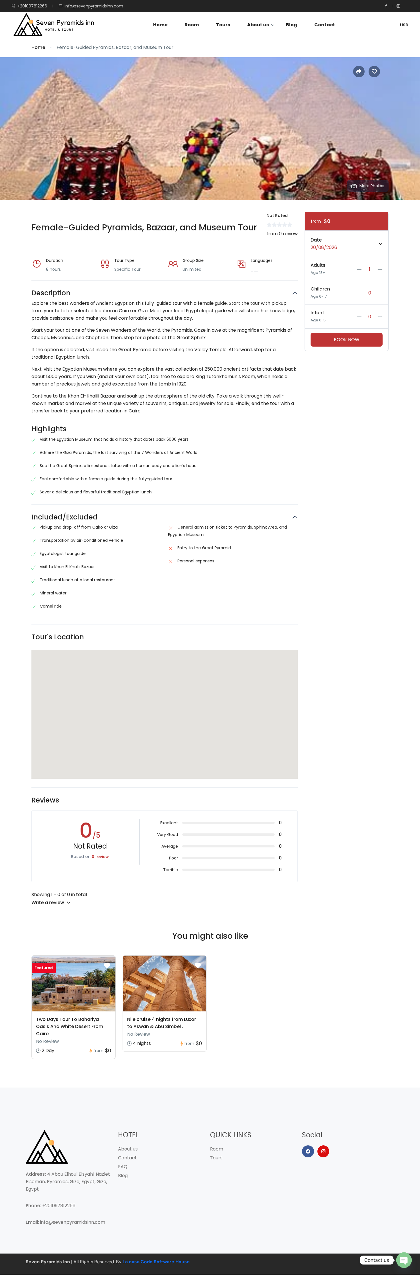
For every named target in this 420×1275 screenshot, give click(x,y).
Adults (318, 265)
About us (258, 24)
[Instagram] (323, 1151)
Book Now (346, 339)
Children (320, 289)
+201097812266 (32, 6)
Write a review (48, 902)
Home (160, 24)
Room (192, 24)
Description (51, 293)
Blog (291, 24)
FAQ (122, 1166)
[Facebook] (308, 1151)
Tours (223, 24)
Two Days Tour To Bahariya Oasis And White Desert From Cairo (69, 1026)
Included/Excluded (64, 517)
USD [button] (404, 25)
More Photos (371, 186)
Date (316, 240)
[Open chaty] (404, 1260)
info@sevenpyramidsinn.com (94, 6)
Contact (324, 24)
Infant (317, 312)
